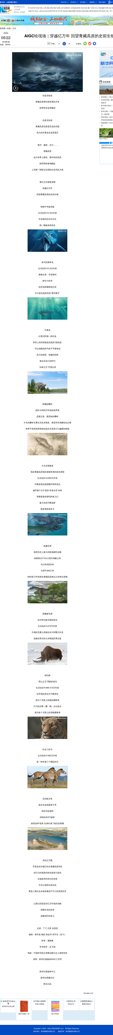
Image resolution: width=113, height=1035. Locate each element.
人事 (44, 8)
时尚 (100, 11)
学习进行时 (32, 8)
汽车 (33, 11)
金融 (29, 11)
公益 (106, 11)
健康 (103, 8)
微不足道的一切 (24, 1014)
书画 (99, 8)
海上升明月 (55, 1014)
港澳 (58, 8)
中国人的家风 (39, 1004)
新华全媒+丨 (105, 111)
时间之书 (71, 1004)
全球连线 (74, 8)
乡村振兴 (65, 11)
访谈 (110, 8)
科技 (82, 8)
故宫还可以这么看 (8, 1006)
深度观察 (107, 82)
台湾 (62, 8)
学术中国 (59, 11)
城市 (80, 11)
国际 (48, 8)
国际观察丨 (105, 123)
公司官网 (17, 9)
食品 (36, 11)
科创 (85, 8)
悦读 (103, 11)
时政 (41, 8)
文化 (96, 8)
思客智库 (67, 8)
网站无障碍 (102, 2)
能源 (86, 11)
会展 (90, 11)
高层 (37, 8)
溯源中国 (75, 11)
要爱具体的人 (86, 1004)
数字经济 (53, 11)
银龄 (70, 11)
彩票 (93, 11)
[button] (15, 89)
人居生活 (41, 11)
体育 (92, 8)
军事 (106, 8)
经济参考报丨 (106, 100)
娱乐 (96, 11)
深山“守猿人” (103, 138)
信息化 (47, 11)
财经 (51, 8)
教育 (78, 8)
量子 (89, 8)
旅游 (83, 11)
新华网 (2, 28)
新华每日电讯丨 (107, 105)
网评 (55, 8)
